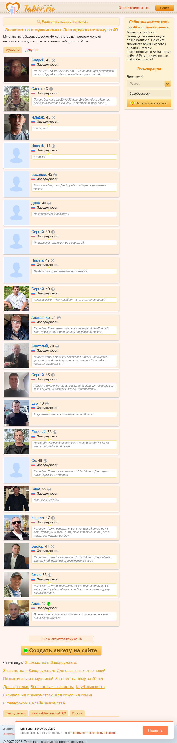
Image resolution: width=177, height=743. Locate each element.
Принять (155, 730)
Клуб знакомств (90, 687)
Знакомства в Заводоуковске (51, 662)
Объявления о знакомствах (28, 695)
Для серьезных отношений (81, 670)
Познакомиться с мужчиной (28, 679)
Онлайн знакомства (47, 703)
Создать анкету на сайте (63, 650)
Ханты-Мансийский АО (49, 713)
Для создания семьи (73, 695)
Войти (164, 8)
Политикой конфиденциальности (94, 732)
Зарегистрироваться (134, 7)
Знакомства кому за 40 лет (79, 679)
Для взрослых (16, 687)
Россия (77, 713)
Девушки (31, 50)
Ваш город (135, 76)
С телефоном (15, 703)
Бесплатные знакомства (52, 687)
